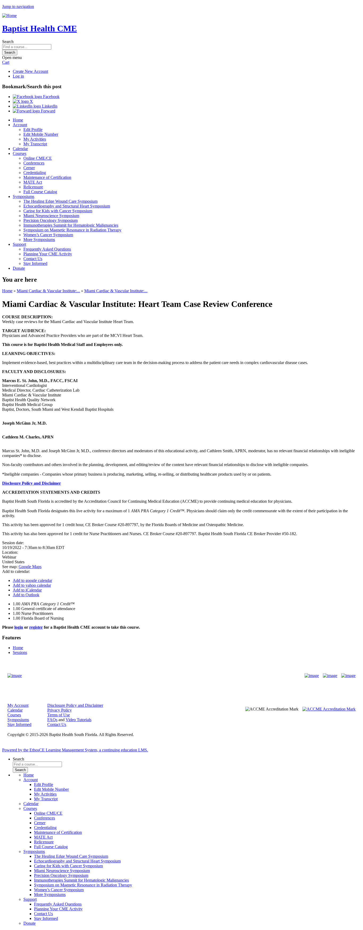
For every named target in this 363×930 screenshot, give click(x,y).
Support (19, 244)
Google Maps (30, 566)
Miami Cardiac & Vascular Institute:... (48, 291)
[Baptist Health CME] (14, 675)
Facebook (51, 96)
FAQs (52, 719)
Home (18, 120)
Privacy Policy (59, 710)
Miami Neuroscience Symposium (51, 215)
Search (8, 41)
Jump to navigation (18, 6)
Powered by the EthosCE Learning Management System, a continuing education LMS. (75, 750)
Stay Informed (35, 263)
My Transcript (35, 144)
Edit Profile (33, 129)
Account (20, 124)
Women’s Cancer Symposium (48, 235)
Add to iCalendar (27, 590)
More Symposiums (39, 239)
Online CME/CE (37, 158)
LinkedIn (49, 106)
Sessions (20, 652)
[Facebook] (312, 675)
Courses (19, 153)
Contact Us (32, 258)
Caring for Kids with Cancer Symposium (57, 211)
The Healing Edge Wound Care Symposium (60, 201)
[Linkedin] (348, 675)
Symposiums (23, 196)
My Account (17, 705)
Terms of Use (58, 715)
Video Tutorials (78, 719)
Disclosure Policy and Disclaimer (31, 483)
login (18, 627)
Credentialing (34, 172)
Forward (47, 111)
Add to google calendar (32, 580)
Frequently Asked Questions (47, 249)
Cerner (29, 168)
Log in (18, 76)
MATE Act (32, 182)
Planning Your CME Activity (47, 254)
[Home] (9, 15)
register (36, 627)
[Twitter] (330, 675)
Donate (19, 268)
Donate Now (165, 676)
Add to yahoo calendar (32, 585)
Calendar (20, 148)
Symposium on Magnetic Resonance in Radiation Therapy (72, 230)
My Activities (34, 139)
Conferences (33, 163)
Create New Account (30, 71)
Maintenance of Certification (47, 177)
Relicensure (33, 187)
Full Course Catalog (40, 191)
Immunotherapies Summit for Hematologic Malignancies (70, 225)
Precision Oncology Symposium (50, 220)
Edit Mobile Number (40, 134)
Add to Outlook (26, 595)
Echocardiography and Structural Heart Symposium (66, 206)
